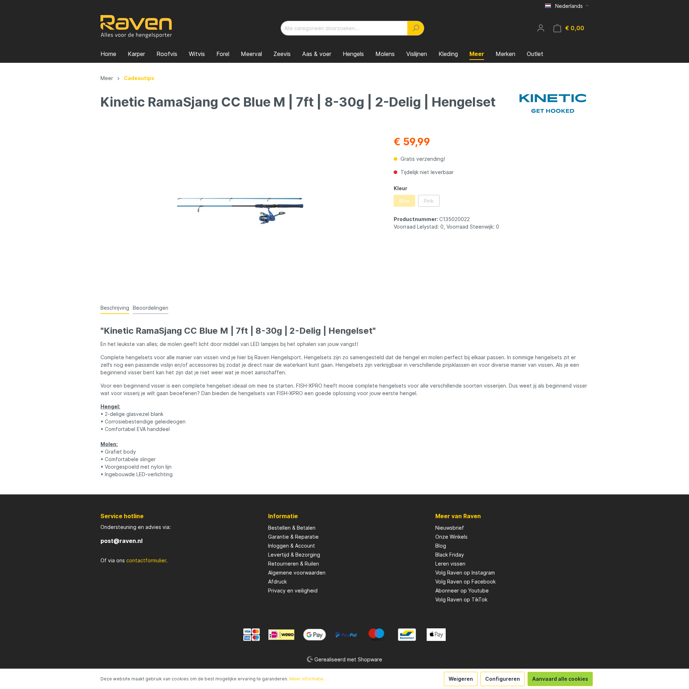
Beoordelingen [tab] (150, 308)
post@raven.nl (121, 540)
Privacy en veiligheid (293, 590)
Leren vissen (450, 564)
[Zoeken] (415, 28)
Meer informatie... (308, 678)
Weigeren (461, 679)
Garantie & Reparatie (293, 537)
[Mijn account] (541, 28)
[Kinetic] (553, 103)
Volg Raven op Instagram (465, 573)
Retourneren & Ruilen (293, 564)
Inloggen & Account (291, 546)
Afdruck (277, 581)
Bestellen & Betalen (291, 528)
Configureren (502, 679)
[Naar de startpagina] (136, 26)
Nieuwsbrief (449, 528)
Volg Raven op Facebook (465, 581)
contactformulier (146, 560)
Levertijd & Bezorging (294, 555)
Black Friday (449, 555)
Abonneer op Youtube (462, 590)
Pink (428, 201)
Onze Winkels (451, 537)
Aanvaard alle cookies (560, 679)
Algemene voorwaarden (296, 573)
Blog (440, 546)
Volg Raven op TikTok (461, 599)
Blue (404, 201)
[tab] (114, 307)
